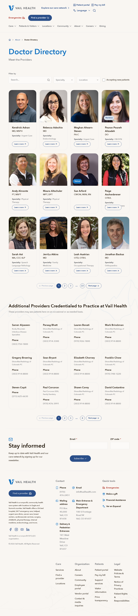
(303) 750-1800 (20, 344)
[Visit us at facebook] (10, 529)
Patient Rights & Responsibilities (121, 597)
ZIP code (115, 439)
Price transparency (101, 599)
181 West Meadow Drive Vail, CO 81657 (64, 542)
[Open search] (94, 10)
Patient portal (101, 569)
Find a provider (60, 577)
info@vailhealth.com (86, 491)
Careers (78, 575)
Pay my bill (100, 575)
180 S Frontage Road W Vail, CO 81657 (83, 515)
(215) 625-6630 (20, 396)
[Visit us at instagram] (16, 529)
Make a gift (111, 493)
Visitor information (100, 590)
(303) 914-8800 (113, 341)
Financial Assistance (116, 500)
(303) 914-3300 (51, 341)
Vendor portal (81, 593)
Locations (60, 583)
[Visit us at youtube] (22, 529)
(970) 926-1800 (82, 341)
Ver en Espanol (113, 506)
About (78, 569)
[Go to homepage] (10, 40)
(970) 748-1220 (113, 373)
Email (73, 439)
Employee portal (80, 587)
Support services (99, 582)
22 (83, 286)
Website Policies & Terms (119, 573)
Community (80, 580)
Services (60, 569)
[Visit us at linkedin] (28, 529)
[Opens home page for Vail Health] (22, 8)
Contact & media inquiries (80, 602)
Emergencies (112, 487)
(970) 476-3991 (51, 403)
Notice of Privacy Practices (118, 585)
